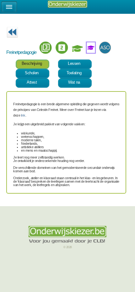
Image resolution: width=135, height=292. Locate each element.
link (23, 115)
